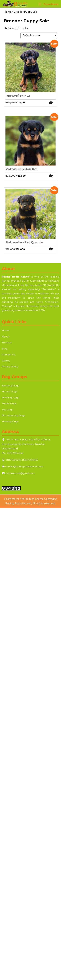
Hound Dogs (9, 391)
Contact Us (8, 354)
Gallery (6, 360)
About (5, 336)
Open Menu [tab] (50, 4)
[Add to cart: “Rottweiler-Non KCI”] (52, 175)
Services (7, 342)
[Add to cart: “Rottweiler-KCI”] (52, 102)
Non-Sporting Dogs (13, 415)
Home (7, 11)
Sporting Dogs (10, 385)
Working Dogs (10, 397)
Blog (5, 348)
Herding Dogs (10, 421)
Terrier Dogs (9, 403)
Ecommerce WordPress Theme (24, 498)
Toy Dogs (7, 409)
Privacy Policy (10, 366)
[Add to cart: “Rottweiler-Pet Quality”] (52, 249)
